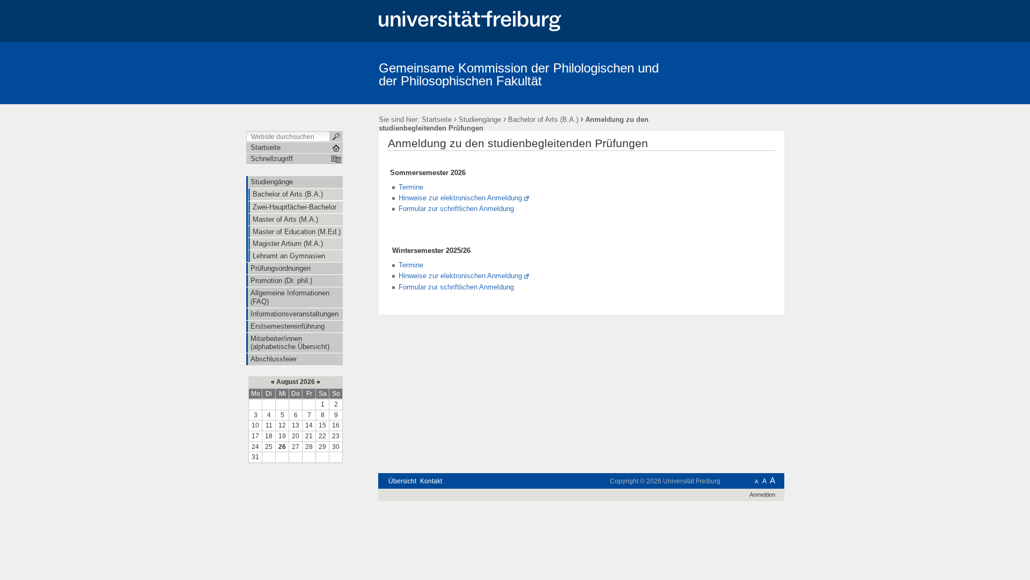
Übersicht (402, 481)
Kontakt (431, 481)
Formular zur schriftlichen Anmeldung (456, 209)
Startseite (437, 119)
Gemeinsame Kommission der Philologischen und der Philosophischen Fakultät (519, 74)
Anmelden (762, 494)
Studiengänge (480, 119)
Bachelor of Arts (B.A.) (543, 119)
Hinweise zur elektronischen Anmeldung (460, 198)
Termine (411, 187)
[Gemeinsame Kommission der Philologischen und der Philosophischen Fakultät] (732, 72)
